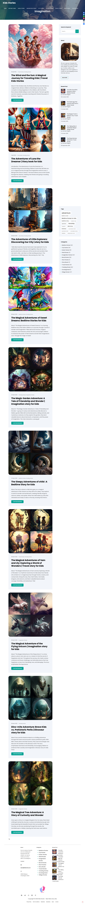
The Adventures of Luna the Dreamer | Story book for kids (26, 160)
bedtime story (65, 221)
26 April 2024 (13, 71)
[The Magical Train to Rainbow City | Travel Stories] (63, 115)
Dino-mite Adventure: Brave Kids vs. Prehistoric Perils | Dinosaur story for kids (28, 730)
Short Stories (65, 259)
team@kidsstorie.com (26, 867)
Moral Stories (65, 257)
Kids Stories (9, 2)
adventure (66, 213)
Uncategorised (66, 269)
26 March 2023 (14, 556)
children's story (73, 221)
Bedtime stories (65, 215)
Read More (64, 77)
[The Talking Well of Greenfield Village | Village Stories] (63, 127)
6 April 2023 (13, 155)
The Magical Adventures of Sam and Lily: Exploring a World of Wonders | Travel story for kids (28, 563)
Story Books (19, 155)
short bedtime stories (74, 231)
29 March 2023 (14, 235)
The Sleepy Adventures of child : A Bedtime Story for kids (29, 483)
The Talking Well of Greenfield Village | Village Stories (72, 127)
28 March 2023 (14, 314)
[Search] (77, 31)
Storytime (63, 233)
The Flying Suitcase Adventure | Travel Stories (72, 140)
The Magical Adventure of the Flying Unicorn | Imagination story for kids (29, 646)
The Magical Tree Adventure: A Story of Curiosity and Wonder (27, 814)
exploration (64, 223)
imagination (64, 226)
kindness (64, 228)
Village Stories (65, 272)
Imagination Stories (30, 394)
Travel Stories (21, 71)
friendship (71, 223)
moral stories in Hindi (72, 228)
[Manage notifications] (83, 902)
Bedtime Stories (22, 314)
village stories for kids (71, 233)
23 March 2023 (14, 808)
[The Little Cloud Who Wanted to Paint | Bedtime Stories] (63, 91)
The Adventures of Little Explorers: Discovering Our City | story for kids (30, 241)
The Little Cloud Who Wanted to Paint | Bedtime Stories (72, 91)
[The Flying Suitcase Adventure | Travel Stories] (63, 139)
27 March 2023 (14, 394)
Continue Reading (17, 100)
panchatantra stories (65, 231)
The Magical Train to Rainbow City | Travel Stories (72, 115)
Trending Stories (27, 71)
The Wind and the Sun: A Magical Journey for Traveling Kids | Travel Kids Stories (29, 78)
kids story (70, 226)
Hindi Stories (65, 252)
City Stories (21, 235)
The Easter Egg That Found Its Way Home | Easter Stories (72, 103)
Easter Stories (65, 250)
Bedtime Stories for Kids (69, 218)
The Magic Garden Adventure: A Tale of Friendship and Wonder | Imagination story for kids (28, 401)
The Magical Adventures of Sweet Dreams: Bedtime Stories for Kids (29, 319)
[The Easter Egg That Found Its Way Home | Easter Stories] (63, 103)
